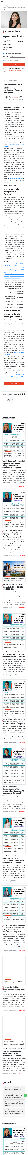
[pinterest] (22, 394)
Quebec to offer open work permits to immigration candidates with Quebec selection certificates (14, 276)
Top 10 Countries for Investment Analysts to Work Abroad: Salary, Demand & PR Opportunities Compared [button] (14, 1050)
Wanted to (21, 41)
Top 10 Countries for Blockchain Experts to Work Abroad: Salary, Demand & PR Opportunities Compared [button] (13, 464)
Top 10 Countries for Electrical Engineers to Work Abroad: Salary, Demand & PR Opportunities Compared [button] (13, 534)
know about (6, 44)
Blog (7, 5)
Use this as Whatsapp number (13, 53)
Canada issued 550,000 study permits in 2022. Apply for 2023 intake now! (14, 377)
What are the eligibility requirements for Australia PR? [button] (13, 1110)
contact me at (7, 47)
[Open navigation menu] (2, 2)
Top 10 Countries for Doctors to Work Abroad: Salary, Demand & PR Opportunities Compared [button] (13, 722)
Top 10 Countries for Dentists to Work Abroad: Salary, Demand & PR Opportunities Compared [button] (13, 654)
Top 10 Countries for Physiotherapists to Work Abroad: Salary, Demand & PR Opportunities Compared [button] (13, 790)
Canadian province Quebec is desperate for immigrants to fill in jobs (14, 270)
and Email (6, 56)
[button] (14, 441)
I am (4, 41)
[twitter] (18, 394)
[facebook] (20, 394)
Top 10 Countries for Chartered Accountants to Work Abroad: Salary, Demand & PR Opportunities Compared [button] (13, 929)
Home (2, 5)
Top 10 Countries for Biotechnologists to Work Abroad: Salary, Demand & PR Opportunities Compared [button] (13, 859)
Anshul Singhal (15, 97)
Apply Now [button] (14, 383)
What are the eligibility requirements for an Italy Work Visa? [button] (13, 982)
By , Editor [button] (16, 97)
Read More (22, 486)
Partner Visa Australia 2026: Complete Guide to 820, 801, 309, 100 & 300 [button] (12, 587)
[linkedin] (24, 394)
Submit (14, 64)
